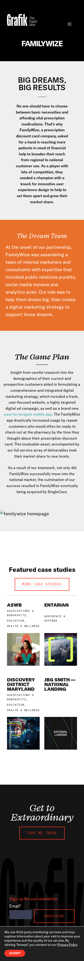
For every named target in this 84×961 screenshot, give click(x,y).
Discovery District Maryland (21, 684)
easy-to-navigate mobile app (28, 414)
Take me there (42, 833)
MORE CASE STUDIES (42, 584)
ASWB (14, 605)
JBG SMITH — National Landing (59, 684)
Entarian (56, 605)
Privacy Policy (67, 945)
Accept (15, 953)
